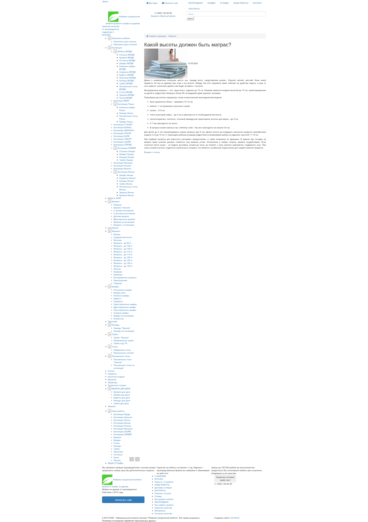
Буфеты (117, 298)
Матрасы (116, 231)
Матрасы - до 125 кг (123, 260)
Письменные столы (121, 356)
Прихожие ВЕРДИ (127, 77)
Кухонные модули (116, 376)
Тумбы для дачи (121, 403)
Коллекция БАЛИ (122, 136)
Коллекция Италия (122, 165)
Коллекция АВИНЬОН (124, 130)
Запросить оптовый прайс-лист (225, 478)
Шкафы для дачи (122, 394)
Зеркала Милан (126, 192)
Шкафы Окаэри (126, 154)
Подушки (118, 283)
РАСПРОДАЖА (161, 501)
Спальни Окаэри (127, 151)
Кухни (116, 457)
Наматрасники (120, 280)
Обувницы (112, 382)
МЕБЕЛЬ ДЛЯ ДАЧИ (121, 388)
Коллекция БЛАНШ (122, 127)
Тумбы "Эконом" (121, 337)
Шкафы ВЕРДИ (126, 63)
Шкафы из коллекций (124, 315)
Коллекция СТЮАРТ (123, 124)
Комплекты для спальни (125, 41)
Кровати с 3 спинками (124, 224)
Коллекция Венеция (123, 162)
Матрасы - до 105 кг (123, 248)
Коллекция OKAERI (127, 147)
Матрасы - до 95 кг (122, 242)
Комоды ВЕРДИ (126, 80)
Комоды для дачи (122, 400)
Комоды (115, 324)
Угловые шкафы (121, 312)
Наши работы (118, 410)
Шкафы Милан (126, 175)
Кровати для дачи (122, 391)
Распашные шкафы (123, 289)
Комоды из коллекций (124, 330)
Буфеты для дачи (122, 397)
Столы (115, 346)
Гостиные (118, 454)
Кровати (115, 201)
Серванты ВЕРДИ (127, 71)
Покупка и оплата (163, 493)
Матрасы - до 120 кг (123, 257)
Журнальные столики (124, 352)
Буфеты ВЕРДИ (126, 74)
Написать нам (171, 2)
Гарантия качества (163, 507)
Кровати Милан (126, 195)
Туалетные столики (117, 385)
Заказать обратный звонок (163, 15)
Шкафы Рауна (126, 121)
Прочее (117, 460)
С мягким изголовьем (124, 210)
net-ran (234, 517)
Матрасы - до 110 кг (123, 251)
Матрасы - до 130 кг (123, 263)
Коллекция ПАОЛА (122, 133)
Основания (113, 227)
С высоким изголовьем (124, 213)
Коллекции (117, 47)
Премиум (118, 274)
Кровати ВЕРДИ (126, 57)
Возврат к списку (152, 152)
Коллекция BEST (121, 100)
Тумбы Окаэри (126, 159)
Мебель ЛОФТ (114, 198)
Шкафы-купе (119, 292)
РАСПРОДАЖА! (195, 2)
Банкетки (112, 379)
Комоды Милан (126, 180)
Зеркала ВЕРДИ (126, 94)
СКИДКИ (211, 2)
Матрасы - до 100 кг (123, 245)
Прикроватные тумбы (124, 340)
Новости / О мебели (164, 481)
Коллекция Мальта (122, 168)
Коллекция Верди (122, 414)
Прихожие (112, 321)
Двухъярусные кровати (124, 219)
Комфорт (118, 271)
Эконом (117, 268)
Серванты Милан (127, 177)
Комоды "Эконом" (122, 328)
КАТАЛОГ (257, 2)
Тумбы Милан (125, 183)
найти (190, 18)
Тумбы (115, 334)
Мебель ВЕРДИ (125, 51)
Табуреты (112, 373)
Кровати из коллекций (124, 221)
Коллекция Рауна (126, 103)
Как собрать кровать (164, 504)
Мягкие (117, 234)
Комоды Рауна (126, 113)
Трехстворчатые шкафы (125, 309)
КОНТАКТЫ (194, 8)
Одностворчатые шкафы (125, 304)
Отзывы (158, 496)
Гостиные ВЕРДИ (127, 60)
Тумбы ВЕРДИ (126, 83)
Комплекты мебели (121, 38)
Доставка (152, 2)
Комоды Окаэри (126, 157)
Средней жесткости (123, 237)
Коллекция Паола (122, 420)
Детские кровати (121, 216)
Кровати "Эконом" (122, 207)
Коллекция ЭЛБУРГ (123, 138)
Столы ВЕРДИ (125, 92)
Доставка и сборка (163, 487)
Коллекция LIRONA (123, 144)
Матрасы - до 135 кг (123, 265)
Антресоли (119, 318)
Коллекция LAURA (122, 141)
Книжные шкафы (121, 295)
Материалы (160, 510)
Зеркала (112, 406)
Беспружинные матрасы (125, 277)
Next (137, 459)
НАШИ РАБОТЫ (240, 2)
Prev (131, 459)
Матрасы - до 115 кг (123, 254)
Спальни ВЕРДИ (127, 54)
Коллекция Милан (126, 171)
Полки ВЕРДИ (125, 97)
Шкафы (115, 286)
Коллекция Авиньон (123, 417)
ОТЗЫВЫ (224, 2)
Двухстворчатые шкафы (125, 307)
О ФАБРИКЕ (160, 476)
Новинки (117, 204)
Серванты (118, 301)
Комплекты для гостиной (125, 44)
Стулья (111, 370)
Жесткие (118, 240)
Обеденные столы (122, 349)
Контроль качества (163, 513)
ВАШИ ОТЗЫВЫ (115, 463)
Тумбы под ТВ (120, 343)
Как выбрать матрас (164, 499)
